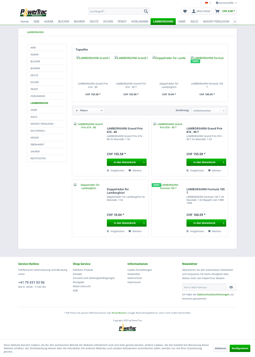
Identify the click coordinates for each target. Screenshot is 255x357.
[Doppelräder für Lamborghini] (169, 68)
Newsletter (134, 274)
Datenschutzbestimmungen (213, 294)
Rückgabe (78, 282)
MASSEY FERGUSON (42, 123)
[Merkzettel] (185, 11)
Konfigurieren (240, 348)
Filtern (83, 110)
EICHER (35, 82)
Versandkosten (119, 312)
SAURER (35, 151)
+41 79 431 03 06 (31, 282)
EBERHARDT (37, 144)
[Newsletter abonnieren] (231, 287)
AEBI (33, 47)
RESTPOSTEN (38, 158)
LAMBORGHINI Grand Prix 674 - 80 (93, 85)
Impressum (134, 282)
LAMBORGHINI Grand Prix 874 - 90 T (131, 85)
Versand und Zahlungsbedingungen (94, 278)
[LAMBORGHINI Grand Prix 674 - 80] (92, 68)
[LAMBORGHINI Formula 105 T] (207, 68)
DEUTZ (34, 75)
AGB (75, 290)
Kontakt (77, 274)
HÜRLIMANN (38, 96)
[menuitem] (119, 11)
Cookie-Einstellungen (140, 269)
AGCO (34, 116)
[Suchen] (146, 11)
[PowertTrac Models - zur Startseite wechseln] (34, 12)
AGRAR (35, 54)
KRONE (35, 137)
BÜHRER (35, 68)
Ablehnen (220, 348)
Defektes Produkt (83, 269)
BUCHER (35, 61)
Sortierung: (182, 110)
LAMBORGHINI (39, 103)
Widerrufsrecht (82, 286)
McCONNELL (38, 130)
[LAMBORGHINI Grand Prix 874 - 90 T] (131, 68)
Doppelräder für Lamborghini (169, 85)
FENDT (34, 89)
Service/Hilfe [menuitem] (226, 3)
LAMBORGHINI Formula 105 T (207, 85)
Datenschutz (135, 278)
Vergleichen (117, 170)
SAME (34, 109)
